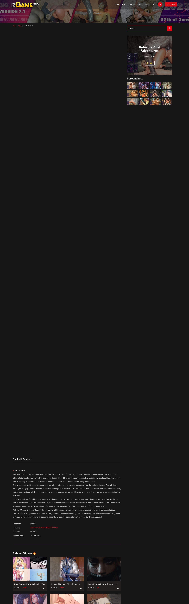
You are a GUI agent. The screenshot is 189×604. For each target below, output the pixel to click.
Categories (132, 4)
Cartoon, (42, 527)
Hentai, (49, 527)
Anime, (36, 527)
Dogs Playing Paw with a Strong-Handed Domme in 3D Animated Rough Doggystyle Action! (104, 584)
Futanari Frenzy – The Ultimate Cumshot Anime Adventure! (67, 584)
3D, (31, 527)
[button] (1, 11)
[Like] (39, 588)
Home (117, 4)
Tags (140, 4)
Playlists (147, 4)
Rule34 (55, 527)
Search (169, 28)
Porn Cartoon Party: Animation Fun (29, 584)
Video (124, 4)
